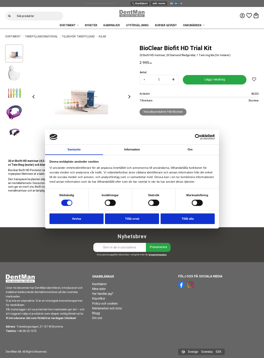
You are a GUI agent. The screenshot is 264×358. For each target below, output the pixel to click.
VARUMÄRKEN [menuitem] (192, 25)
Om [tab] (190, 149)
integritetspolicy (158, 254)
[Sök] (9, 16)
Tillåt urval (132, 218)
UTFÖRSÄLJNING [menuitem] (137, 25)
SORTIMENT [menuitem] (68, 25)
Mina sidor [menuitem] (99, 289)
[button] (249, 15)
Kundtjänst (140, 3)
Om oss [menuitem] (97, 318)
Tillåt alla (188, 218)
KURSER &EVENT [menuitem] (166, 25)
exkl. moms (158, 3)
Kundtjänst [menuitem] (99, 284)
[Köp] (214, 79)
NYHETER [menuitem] (91, 25)
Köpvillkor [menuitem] (98, 298)
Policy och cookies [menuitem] (105, 303)
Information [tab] (132, 149)
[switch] (110, 203)
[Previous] (34, 96)
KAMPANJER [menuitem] (111, 25)
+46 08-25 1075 (27, 331)
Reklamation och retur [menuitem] (107, 308)
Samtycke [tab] (74, 149)
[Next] (129, 96)
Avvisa (76, 218)
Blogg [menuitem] (96, 313)
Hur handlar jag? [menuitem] (102, 294)
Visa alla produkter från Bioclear (163, 111)
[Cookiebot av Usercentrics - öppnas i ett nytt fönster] (198, 137)
